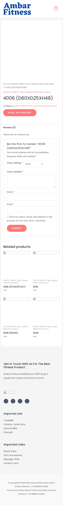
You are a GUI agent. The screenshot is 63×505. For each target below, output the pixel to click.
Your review (15, 171)
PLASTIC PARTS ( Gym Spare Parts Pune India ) (27, 92)
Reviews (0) (9, 127)
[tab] (31, 128)
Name (11, 192)
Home (6, 84)
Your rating (14, 163)
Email (10, 204)
